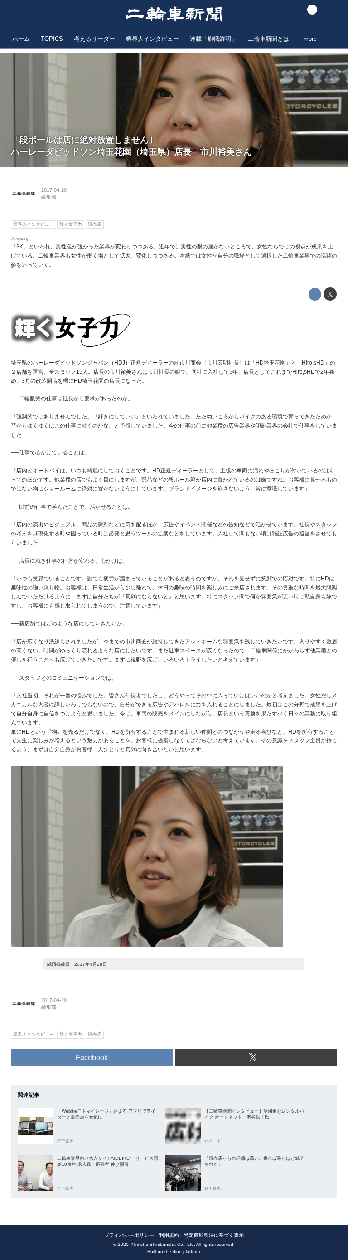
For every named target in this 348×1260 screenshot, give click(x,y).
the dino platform (182, 1251)
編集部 (48, 196)
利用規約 (169, 1235)
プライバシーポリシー (129, 1235)
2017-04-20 (54, 190)
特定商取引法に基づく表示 (214, 1235)
